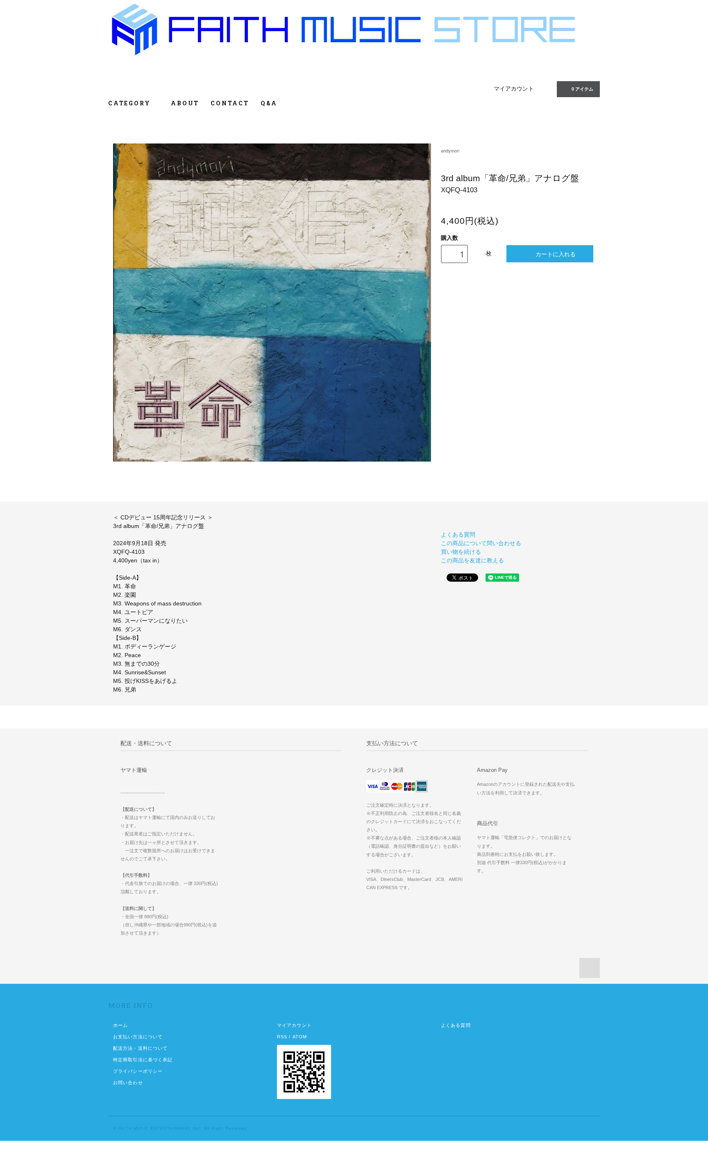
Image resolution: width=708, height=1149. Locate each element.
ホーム (120, 1025)
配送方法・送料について (140, 1048)
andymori (450, 150)
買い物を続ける (461, 551)
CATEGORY (130, 103)
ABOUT (185, 103)
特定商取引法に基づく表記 (142, 1059)
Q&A (269, 103)
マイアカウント (514, 88)
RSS (282, 1036)
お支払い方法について (138, 1036)
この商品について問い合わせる (481, 543)
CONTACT (230, 103)
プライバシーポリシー (138, 1071)
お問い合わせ (128, 1082)
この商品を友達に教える (472, 560)
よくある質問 (458, 534)
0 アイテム (582, 88)
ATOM (300, 1036)
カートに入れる (556, 254)
